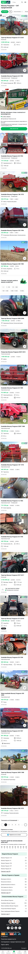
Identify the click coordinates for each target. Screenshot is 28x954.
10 (26, 848)
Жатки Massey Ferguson (13, 900)
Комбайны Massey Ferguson (13, 903)
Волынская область (13, 881)
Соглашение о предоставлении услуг (13, 942)
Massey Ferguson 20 (13, 868)
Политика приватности (8, 939)
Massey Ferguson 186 (13, 863)
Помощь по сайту (14, 924)
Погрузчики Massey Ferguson (13, 908)
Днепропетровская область (13, 884)
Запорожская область (13, 890)
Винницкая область (13, 879)
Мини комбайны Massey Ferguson (13, 906)
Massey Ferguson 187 (13, 866)
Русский (23, 948)
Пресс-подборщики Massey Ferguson (13, 911)
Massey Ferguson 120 (13, 857)
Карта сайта (5, 944)
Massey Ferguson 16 (13, 860)
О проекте (4, 936)
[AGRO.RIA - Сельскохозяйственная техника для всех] (6, 2)
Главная (2, 953)
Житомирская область (13, 887)
